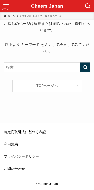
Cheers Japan (47, 6)
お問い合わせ (14, 169)
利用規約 (11, 144)
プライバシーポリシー (21, 156)
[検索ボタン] (88, 6)
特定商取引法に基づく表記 (25, 132)
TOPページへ (47, 86)
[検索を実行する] (85, 67)
